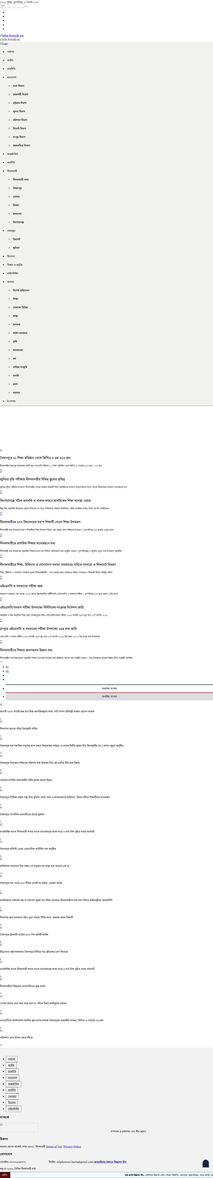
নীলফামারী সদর (21, 180)
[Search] (26, 6)
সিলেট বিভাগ (19, 129)
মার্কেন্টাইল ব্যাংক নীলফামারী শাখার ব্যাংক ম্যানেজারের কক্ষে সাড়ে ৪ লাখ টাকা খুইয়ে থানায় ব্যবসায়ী (47, 832)
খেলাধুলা (11, 231)
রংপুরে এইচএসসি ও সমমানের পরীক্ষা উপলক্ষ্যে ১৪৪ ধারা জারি (38, 629)
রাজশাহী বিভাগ (20, 94)
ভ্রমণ (15, 384)
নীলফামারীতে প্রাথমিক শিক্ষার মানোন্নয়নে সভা (27, 543)
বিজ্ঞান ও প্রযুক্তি (14, 265)
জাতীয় (10, 60)
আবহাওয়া (18, 350)
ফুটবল (16, 248)
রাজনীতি (11, 69)
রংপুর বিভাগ (19, 137)
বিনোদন (11, 256)
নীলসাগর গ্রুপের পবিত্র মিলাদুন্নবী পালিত (18, 729)
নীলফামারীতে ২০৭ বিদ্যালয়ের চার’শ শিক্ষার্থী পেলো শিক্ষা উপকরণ (40, 522)
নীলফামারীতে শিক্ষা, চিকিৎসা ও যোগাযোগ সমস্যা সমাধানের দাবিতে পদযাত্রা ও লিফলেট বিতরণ (58, 564)
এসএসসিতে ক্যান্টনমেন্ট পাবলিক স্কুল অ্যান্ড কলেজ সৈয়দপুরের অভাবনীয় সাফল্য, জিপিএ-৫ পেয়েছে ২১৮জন (51, 1020)
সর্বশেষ (10, 52)
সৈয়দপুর (17, 188)
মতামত (16, 393)
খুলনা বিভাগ (19, 111)
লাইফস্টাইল (12, 273)
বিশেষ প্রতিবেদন (21, 290)
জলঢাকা (17, 214)
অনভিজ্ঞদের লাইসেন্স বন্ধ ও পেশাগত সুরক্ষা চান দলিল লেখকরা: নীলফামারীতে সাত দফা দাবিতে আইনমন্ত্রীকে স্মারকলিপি (56, 900)
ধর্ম (14, 359)
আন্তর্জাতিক (12, 154)
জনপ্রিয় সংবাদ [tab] (109, 696)
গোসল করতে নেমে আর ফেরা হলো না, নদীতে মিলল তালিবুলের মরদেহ (33, 1003)
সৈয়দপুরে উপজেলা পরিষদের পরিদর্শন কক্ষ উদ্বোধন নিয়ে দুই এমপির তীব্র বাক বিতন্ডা (40, 763)
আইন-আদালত (20, 333)
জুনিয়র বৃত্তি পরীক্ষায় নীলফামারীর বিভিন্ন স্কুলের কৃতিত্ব (32, 479)
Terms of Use (54, 1147)
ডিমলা (16, 205)
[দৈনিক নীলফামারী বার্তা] (11, 36)
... (1, 468)
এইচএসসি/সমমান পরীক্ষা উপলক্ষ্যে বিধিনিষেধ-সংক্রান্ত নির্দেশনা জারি (42, 607)
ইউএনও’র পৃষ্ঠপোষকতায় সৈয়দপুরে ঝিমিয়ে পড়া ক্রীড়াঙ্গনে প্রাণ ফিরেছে (34, 952)
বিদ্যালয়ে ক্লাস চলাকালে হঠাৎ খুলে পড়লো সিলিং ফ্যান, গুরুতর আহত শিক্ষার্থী (36, 917)
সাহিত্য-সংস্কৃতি (20, 367)
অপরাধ (16, 325)
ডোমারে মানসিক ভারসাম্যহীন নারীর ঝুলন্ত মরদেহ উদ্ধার (26, 780)
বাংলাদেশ (11, 77)
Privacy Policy (72, 1147)
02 (7, 671)
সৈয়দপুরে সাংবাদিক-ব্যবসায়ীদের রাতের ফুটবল (22, 814)
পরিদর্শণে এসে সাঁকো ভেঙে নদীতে (16, 1038)
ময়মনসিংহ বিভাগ (21, 146)
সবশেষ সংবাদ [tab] (109, 688)
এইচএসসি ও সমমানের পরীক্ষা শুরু (21, 586)
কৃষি (15, 342)
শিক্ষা (15, 299)
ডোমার (16, 197)
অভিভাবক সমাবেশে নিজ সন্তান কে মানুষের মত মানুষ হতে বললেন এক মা (34, 866)
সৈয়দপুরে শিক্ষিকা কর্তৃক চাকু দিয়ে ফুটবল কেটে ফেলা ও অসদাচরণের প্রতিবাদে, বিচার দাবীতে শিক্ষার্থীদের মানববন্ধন (55, 797)
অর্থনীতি (11, 163)
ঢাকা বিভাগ (18, 86)
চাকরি (16, 376)
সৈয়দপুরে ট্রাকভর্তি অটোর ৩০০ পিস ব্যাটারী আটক (24, 935)
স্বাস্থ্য (15, 316)
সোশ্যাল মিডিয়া (20, 307)
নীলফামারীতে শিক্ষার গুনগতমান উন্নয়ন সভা (26, 650)
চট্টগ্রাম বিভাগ (20, 103)
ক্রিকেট (16, 239)
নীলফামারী (12, 171)
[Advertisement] (87, 428)
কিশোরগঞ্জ (18, 222)
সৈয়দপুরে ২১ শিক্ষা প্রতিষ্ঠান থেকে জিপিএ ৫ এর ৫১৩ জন (35, 458)
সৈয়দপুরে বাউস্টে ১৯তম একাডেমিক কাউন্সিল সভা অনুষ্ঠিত (28, 849)
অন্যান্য (10, 282)
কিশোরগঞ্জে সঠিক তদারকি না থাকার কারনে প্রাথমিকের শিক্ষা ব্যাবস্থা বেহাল (45, 500)
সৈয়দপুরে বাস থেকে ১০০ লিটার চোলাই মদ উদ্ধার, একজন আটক (31, 883)
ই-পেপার (11, 401)
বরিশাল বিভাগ (20, 120)
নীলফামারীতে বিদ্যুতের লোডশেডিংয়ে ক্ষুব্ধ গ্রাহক (22, 986)
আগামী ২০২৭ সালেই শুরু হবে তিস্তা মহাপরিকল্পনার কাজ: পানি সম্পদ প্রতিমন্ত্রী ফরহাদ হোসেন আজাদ (47, 711)
